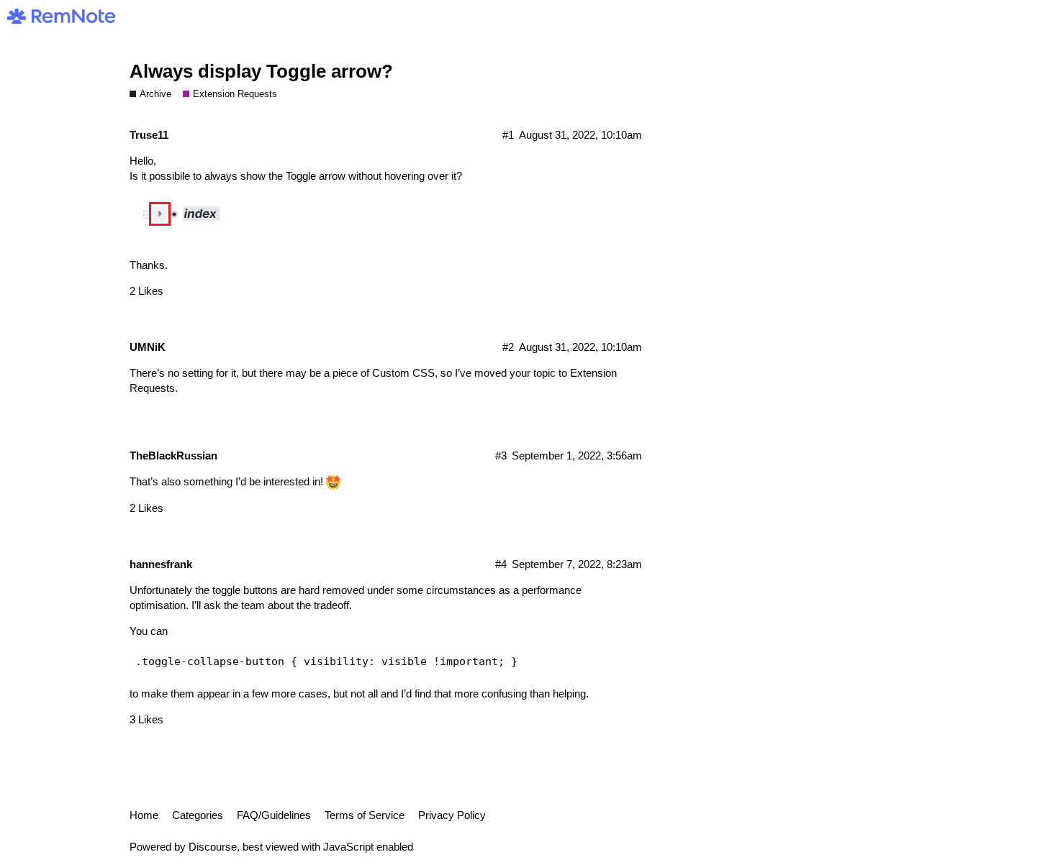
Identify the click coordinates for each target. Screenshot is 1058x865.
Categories (197, 815)
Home (144, 815)
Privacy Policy (452, 815)
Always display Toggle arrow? (261, 71)
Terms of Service (364, 815)
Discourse (213, 847)
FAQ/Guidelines (274, 815)
